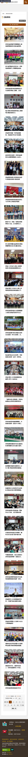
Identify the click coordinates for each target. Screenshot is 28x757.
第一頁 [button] (6, 702)
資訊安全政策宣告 (13, 739)
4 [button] (19, 702)
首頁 (3, 13)
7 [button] (8, 705)
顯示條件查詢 (15, 24)
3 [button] (16, 702)
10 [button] (17, 705)
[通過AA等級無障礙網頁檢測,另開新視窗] (6, 750)
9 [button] (14, 705)
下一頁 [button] (22, 705)
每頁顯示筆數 (9, 698)
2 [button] (13, 702)
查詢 (26, 2)
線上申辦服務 (10, 741)
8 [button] (11, 705)
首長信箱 (4, 741)
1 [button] (10, 702)
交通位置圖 (18, 726)
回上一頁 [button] (23, 20)
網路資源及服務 (9, 13)
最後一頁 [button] (14, 708)
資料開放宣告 (21, 739)
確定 (19, 698)
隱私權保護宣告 (5, 739)
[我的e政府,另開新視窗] (12, 750)
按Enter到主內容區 (5, 1)
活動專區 (7, 17)
